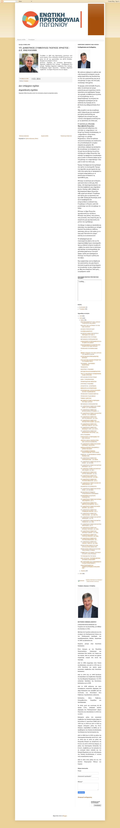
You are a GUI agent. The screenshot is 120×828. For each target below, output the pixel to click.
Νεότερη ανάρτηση (24, 136)
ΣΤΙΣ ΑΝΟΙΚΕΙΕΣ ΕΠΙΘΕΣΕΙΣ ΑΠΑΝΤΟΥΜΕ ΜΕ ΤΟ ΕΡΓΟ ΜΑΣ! (90, 451)
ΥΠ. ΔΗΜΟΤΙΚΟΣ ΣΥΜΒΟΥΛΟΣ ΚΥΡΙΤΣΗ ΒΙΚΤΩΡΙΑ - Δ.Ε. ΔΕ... (89, 473)
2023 (81, 316)
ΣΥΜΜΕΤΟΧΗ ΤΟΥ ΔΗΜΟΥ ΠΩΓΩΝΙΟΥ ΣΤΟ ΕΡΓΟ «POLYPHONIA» (91, 553)
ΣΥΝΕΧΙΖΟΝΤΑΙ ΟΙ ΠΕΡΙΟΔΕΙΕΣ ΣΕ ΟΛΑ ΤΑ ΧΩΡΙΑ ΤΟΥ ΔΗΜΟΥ (91, 342)
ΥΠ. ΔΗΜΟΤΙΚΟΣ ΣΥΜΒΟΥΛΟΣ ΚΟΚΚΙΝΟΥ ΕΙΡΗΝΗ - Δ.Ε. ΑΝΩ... (90, 532)
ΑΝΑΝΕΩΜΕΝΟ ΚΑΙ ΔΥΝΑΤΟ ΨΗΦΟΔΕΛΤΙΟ (88, 496)
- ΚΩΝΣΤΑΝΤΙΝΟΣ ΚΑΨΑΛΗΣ (92, 581)
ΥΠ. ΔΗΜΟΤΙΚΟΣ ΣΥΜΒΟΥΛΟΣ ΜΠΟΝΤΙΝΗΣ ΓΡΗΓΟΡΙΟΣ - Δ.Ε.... (90, 431)
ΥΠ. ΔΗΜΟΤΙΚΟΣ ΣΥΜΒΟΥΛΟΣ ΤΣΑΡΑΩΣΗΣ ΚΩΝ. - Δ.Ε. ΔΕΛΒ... (89, 458)
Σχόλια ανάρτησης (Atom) (31, 138)
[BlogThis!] (34, 79)
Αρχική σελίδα (21, 39)
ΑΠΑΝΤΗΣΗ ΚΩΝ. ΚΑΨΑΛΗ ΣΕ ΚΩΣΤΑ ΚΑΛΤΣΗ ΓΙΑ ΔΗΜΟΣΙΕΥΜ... (90, 391)
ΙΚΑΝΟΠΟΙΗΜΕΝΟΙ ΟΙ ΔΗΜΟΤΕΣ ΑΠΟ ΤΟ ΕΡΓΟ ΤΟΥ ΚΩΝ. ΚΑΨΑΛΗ (90, 345)
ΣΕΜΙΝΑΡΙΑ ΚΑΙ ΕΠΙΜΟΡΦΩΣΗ (89, 388)
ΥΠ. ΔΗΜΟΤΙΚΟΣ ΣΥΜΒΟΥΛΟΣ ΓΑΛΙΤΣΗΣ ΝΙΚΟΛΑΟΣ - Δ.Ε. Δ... (89, 480)
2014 (81, 573)
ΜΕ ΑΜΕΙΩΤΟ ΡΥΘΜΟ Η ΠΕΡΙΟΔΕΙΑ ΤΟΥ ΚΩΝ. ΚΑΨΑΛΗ (90, 401)
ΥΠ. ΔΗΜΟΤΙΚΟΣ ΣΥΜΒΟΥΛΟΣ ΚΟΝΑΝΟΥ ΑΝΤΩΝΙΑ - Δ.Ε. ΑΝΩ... (90, 528)
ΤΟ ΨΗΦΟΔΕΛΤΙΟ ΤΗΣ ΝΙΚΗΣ (88, 556)
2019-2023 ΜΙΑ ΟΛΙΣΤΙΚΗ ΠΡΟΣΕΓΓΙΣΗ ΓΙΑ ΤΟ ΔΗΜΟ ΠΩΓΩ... (91, 360)
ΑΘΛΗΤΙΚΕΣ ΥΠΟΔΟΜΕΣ (87, 369)
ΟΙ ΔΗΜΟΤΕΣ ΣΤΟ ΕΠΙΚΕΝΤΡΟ (89, 486)
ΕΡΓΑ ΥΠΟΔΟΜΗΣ (85, 434)
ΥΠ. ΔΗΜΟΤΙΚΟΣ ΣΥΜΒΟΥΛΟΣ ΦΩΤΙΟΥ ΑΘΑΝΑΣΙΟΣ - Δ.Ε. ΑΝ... (91, 517)
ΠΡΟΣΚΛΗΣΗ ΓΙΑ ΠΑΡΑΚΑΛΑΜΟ (89, 348)
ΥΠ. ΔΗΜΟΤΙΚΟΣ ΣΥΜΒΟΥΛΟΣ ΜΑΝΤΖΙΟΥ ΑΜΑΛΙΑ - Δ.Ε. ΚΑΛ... (89, 424)
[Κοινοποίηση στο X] (36, 79)
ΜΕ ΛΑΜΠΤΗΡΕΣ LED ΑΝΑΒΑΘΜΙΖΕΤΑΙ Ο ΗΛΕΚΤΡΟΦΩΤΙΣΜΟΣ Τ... (91, 562)
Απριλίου (83, 571)
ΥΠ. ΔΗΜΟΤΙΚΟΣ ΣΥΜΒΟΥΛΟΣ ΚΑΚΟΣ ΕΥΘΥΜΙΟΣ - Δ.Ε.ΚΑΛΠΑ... (90, 444)
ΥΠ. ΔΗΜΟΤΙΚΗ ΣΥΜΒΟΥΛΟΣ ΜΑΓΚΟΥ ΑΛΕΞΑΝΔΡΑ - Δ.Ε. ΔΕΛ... (91, 469)
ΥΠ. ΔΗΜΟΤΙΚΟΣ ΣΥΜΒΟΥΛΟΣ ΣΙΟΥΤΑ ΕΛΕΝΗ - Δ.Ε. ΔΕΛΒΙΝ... (90, 462)
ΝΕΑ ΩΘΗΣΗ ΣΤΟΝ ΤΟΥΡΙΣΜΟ (88, 337)
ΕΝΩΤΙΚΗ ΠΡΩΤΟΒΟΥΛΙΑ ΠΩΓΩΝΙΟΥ (94, 579)
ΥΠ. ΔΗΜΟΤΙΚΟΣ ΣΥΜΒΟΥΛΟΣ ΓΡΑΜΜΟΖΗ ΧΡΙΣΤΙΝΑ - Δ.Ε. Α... (89, 510)
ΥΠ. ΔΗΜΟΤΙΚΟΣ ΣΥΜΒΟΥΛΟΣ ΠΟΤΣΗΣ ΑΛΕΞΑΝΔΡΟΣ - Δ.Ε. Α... (91, 500)
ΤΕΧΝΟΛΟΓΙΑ (84, 367)
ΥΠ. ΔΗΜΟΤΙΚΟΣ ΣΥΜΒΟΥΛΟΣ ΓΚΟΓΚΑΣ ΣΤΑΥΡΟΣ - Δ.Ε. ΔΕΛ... (89, 476)
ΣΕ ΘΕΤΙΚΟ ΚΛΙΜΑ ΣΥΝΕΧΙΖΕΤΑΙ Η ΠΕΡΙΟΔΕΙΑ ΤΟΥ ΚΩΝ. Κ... (90, 334)
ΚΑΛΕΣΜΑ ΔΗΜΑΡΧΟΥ (86, 331)
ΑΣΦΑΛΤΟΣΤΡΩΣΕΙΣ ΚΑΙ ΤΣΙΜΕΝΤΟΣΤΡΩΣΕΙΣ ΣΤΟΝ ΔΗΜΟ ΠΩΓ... (90, 567)
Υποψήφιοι (31, 39)
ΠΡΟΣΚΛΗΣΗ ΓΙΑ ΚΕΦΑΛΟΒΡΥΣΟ (89, 394)
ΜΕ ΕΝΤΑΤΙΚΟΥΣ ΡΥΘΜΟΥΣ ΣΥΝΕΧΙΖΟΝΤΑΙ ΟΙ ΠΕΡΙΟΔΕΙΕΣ (89, 493)
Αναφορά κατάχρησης (85, 797)
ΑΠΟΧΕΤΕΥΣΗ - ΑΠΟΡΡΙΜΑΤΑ (88, 386)
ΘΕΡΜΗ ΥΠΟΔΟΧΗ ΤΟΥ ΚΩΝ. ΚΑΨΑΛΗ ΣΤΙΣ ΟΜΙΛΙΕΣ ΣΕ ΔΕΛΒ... (91, 353)
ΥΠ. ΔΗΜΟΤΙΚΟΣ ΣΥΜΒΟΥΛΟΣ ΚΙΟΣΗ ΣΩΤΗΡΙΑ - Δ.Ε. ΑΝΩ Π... (90, 507)
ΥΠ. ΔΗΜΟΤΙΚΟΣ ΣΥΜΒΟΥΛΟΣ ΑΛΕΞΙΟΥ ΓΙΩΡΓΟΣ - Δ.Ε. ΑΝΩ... (89, 542)
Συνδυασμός (82, 307)
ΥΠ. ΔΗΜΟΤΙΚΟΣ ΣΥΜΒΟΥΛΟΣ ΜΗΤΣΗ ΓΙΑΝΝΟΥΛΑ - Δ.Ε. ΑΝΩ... (91, 521)
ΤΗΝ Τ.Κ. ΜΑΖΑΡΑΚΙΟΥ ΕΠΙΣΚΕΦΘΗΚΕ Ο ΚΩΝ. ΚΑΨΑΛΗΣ (91, 374)
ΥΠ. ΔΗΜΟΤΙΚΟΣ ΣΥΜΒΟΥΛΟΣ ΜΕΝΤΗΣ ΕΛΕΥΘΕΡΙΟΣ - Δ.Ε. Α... (90, 503)
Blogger (65, 816)
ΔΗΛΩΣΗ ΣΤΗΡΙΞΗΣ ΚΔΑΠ (87, 329)
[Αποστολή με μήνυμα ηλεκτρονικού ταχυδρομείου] (32, 79)
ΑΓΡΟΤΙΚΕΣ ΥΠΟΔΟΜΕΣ (87, 383)
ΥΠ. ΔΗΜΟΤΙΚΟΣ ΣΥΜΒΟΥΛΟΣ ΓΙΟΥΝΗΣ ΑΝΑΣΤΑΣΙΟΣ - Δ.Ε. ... (89, 539)
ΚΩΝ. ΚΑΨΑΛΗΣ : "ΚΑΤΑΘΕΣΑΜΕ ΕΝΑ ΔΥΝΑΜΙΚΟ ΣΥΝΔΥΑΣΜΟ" (90, 559)
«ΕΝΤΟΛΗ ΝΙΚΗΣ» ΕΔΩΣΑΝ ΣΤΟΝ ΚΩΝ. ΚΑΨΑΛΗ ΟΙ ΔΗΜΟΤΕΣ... (89, 441)
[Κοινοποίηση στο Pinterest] (40, 79)
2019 (81, 318)
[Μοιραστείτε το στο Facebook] (38, 79)
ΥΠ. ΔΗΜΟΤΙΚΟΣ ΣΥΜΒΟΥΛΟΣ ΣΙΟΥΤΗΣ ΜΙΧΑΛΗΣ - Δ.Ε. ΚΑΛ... (89, 417)
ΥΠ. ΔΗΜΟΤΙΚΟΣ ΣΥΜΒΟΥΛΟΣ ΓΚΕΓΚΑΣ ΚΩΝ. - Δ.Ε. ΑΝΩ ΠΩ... (89, 514)
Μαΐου (82, 320)
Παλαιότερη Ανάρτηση (66, 136)
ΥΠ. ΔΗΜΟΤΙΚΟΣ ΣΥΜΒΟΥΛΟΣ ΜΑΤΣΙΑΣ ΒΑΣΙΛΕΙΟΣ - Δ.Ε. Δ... (91, 466)
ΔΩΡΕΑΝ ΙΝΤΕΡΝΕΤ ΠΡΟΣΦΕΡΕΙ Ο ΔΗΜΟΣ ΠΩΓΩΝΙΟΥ (90, 448)
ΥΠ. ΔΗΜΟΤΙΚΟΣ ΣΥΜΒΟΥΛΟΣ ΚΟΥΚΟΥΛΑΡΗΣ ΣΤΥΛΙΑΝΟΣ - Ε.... (90, 410)
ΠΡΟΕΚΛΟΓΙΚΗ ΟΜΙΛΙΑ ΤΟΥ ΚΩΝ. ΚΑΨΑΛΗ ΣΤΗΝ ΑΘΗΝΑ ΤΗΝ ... (89, 546)
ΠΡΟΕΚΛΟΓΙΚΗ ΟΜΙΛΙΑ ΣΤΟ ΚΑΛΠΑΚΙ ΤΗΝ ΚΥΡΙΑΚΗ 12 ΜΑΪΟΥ (90, 549)
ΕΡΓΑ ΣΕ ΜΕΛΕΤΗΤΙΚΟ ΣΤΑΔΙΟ (89, 377)
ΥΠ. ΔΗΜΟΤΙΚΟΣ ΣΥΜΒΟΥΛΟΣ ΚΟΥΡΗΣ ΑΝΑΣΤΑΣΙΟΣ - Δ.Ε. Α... (91, 525)
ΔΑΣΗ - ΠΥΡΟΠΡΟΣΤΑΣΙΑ (87, 379)
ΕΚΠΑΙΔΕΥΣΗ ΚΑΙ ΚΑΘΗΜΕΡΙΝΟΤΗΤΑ (90, 371)
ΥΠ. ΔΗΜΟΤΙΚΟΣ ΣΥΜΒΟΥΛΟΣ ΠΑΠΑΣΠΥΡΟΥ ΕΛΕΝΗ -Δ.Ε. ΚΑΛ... (90, 421)
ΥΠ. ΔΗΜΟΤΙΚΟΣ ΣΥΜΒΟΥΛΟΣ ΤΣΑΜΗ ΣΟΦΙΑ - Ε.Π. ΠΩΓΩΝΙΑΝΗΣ (90, 407)
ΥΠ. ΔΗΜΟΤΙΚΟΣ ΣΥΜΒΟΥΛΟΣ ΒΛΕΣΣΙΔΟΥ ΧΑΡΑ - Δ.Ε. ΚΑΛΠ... (89, 428)
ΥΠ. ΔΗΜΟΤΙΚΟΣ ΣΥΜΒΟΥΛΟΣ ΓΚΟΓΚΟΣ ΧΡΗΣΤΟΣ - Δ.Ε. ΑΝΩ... (90, 535)
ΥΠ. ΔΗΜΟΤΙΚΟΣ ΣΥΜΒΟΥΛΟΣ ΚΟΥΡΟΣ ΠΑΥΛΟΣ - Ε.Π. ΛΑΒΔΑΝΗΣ (91, 414)
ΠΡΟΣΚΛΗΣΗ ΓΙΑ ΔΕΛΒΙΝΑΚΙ (88, 396)
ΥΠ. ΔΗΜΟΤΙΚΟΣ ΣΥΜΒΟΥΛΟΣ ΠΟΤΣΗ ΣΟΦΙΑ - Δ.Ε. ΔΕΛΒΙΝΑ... (90, 489)
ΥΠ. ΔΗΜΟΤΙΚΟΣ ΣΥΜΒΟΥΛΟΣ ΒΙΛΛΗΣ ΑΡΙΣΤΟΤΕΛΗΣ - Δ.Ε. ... (91, 483)
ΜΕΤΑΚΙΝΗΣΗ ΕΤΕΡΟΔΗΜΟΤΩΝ (89, 339)
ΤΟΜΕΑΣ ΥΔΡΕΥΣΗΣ (86, 398)
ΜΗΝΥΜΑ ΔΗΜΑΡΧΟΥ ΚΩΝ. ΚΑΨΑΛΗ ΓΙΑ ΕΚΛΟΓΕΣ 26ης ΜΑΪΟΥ (90, 322)
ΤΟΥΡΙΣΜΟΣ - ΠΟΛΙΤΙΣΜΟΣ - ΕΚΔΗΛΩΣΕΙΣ (88, 364)
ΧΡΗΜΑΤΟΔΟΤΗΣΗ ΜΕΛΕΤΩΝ (88, 381)
